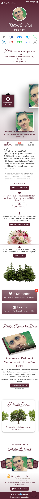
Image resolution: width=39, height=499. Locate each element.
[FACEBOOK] (12, 37)
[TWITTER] (27, 37)
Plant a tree (19, 256)
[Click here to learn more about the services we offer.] (19, 477)
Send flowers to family (19, 224)
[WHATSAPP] (35, 37)
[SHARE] (27, 42)
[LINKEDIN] (4, 42)
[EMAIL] (12, 42)
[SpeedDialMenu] (34, 494)
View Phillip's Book (19, 385)
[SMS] (19, 42)
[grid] (19, 106)
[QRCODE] (4, 37)
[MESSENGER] (19, 37)
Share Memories (20, 489)
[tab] (8, 144)
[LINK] (35, 42)
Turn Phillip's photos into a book (19, 131)
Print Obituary (21, 188)
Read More (19, 183)
